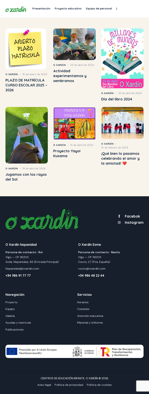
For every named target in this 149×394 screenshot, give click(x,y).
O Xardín (11, 74)
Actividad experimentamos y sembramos (69, 76)
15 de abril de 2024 (81, 145)
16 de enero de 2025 (35, 74)
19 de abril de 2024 (34, 168)
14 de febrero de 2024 (114, 147)
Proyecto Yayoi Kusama (66, 153)
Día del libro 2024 (116, 99)
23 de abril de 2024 (130, 93)
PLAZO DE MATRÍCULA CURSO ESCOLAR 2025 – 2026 (26, 85)
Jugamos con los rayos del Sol (26, 177)
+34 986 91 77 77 (18, 275)
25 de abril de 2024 (82, 65)
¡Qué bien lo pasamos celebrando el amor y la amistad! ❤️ (120, 158)
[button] (116, 8)
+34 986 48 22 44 (91, 275)
